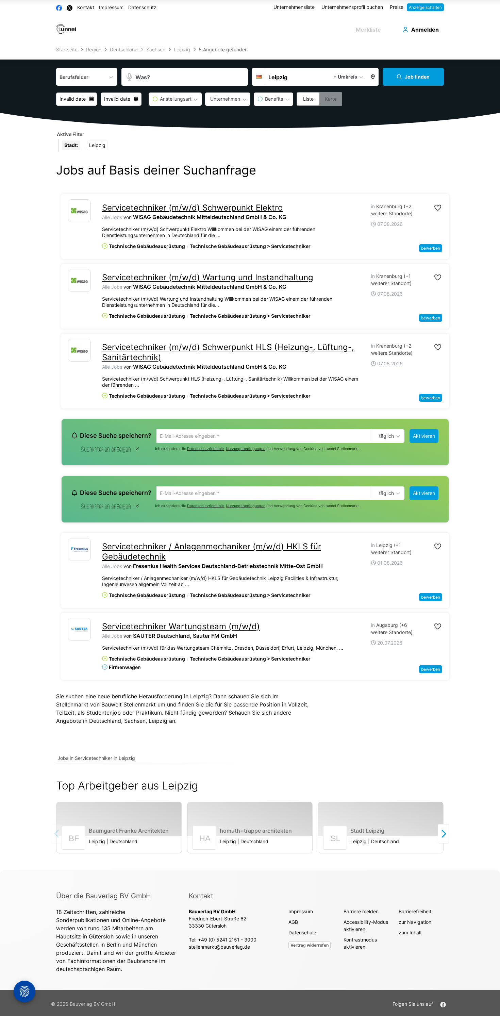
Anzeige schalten (425, 7)
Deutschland (105, 722)
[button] (373, 77)
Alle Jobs (112, 217)
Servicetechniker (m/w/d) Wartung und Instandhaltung (207, 277)
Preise (396, 7)
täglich (385, 436)
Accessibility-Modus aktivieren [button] (366, 927)
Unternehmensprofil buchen (352, 7)
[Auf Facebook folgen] (443, 1006)
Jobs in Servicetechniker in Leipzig (96, 760)
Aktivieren (424, 436)
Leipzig (158, 722)
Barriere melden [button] (361, 913)
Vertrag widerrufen (309, 947)
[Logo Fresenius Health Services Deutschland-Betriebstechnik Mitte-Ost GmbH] (79, 551)
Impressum (111, 7)
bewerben (430, 248)
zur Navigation (415, 924)
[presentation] (443, 835)
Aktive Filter (70, 134)
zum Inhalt (410, 934)
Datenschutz (142, 7)
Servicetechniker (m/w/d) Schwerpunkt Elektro (192, 208)
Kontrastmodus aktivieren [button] (360, 945)
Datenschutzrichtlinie (205, 449)
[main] (250, 457)
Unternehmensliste (294, 7)
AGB (293, 924)
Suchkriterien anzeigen (106, 451)
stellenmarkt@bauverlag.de (219, 949)
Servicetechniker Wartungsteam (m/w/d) (181, 628)
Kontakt (85, 7)
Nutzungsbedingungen (245, 449)
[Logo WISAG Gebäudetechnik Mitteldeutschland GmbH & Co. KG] (79, 211)
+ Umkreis (345, 77)
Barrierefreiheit (415, 913)
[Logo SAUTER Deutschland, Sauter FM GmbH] (79, 631)
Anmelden (425, 29)
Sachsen (135, 722)
